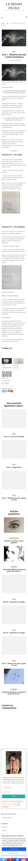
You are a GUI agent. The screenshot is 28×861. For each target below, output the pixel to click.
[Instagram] (9, 391)
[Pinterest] (11, 391)
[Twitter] (6, 391)
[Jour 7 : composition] (7, 361)
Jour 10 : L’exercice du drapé (6, 380)
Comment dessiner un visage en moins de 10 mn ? (14, 693)
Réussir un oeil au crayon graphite (14, 541)
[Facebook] (3, 391)
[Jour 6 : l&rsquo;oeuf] (18, 361)
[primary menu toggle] (2, 18)
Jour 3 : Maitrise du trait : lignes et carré (14, 499)
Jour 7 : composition (14, 467)
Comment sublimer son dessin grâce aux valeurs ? (14, 570)
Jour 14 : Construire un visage (14, 633)
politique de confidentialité (9, 803)
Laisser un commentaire (15, 60)
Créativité (4, 827)
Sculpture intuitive (6, 817)
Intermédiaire (14, 538)
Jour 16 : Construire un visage (14, 602)
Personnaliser (14, 853)
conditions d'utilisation (8, 805)
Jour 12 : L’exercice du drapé (14, 436)
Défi (14, 51)
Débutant (14, 566)
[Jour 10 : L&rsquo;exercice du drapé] (7, 374)
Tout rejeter (14, 857)
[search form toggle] (26, 16)
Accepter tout (14, 849)
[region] (14, 847)
